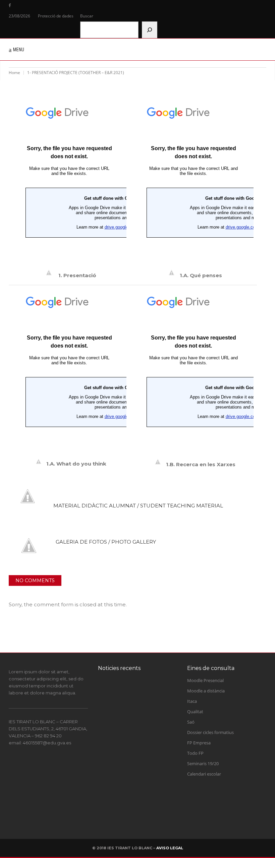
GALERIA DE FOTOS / (106, 542)
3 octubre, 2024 (142, 718)
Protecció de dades (55, 16)
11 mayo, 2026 (142, 751)
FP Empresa (199, 743)
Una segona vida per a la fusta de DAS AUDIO (147, 804)
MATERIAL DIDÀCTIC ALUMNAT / (138, 505)
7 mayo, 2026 (141, 785)
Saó (191, 722)
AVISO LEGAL (169, 848)
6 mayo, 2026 (141, 818)
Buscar (86, 16)
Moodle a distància (206, 691)
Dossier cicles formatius (210, 732)
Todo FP (195, 753)
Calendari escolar (204, 774)
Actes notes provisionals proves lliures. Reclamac (150, 737)
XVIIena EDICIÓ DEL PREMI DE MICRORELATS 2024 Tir (146, 700)
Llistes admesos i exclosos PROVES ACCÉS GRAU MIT (148, 771)
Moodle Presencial (205, 680)
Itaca (192, 701)
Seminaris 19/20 (203, 763)
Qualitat (195, 712)
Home (14, 72)
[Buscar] (149, 29)
